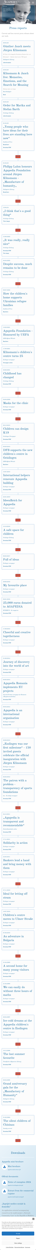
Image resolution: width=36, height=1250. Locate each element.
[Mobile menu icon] (33, 2)
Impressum (27, 1247)
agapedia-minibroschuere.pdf (14, 1169)
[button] (33, 1219)
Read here (6, 144)
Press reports (18, 28)
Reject (18, 1238)
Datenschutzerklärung (19, 1247)
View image (6, 221)
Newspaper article (7, 362)
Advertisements (7, 62)
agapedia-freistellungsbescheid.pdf (15, 1185)
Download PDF (7, 147)
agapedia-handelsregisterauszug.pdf (16, 1197)
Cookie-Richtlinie (10, 1247)
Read (4, 94)
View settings (18, 1243)
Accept (18, 1233)
